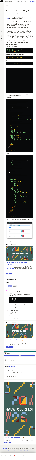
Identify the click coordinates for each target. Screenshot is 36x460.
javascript (8, 13)
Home (6, 450)
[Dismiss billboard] (34, 454)
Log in (26, 1)
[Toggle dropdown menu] (32, 244)
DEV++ (15, 450)
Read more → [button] (9, 273)
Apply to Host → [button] (10, 346)
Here (7, 241)
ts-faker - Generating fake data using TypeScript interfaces (15, 369)
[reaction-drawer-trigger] (2, 32)
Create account (31, 1)
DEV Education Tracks (23, 450)
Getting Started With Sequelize (10, 377)
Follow (20, 355)
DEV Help (28, 450)
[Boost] (1, 43)
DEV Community (4, 448)
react (12, 13)
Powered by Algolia (19, 1)
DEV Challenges (10, 450)
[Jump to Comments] (1, 35)
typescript (16, 13)
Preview (14, 286)
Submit (10, 286)
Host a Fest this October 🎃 (14, 340)
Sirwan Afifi (12, 310)
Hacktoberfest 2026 (10, 268)
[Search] (4, 1)
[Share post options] (2, 46)
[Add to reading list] (1, 39)
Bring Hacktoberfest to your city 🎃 (14, 437)
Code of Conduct (17, 318)
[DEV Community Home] (1, 1)
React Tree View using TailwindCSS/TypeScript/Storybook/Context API (17, 373)
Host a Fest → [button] (7, 442)
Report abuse (23, 318)
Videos (18, 450)
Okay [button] (3, 458)
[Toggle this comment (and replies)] (7, 291)
